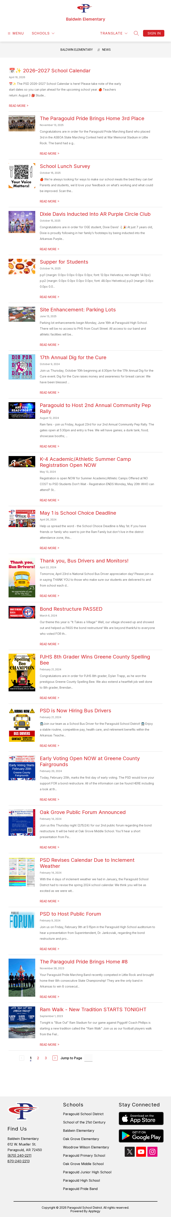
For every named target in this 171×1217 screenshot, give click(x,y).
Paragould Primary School (84, 1155)
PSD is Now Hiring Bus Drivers (75, 711)
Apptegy (94, 1211)
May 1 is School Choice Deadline (78, 513)
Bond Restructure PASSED (71, 609)
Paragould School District (83, 1114)
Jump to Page (71, 1058)
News (106, 49)
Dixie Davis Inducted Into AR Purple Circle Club (95, 214)
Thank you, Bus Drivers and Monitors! (84, 561)
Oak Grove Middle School (83, 1164)
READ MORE (19, 105)
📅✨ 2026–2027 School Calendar (50, 71)
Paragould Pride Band (80, 1189)
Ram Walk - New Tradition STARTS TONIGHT (93, 1009)
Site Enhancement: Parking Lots (78, 310)
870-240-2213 (19, 1161)
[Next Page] (55, 1057)
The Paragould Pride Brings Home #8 (84, 962)
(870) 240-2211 (19, 1155)
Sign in (154, 33)
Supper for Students (64, 262)
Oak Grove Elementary (81, 1139)
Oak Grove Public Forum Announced (83, 812)
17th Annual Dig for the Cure (73, 357)
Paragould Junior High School (87, 1172)
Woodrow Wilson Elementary (86, 1147)
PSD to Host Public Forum (70, 914)
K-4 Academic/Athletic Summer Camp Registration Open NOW (85, 462)
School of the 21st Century (84, 1122)
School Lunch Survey (65, 166)
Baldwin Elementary (76, 49)
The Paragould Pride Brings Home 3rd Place (92, 118)
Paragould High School (81, 1180)
